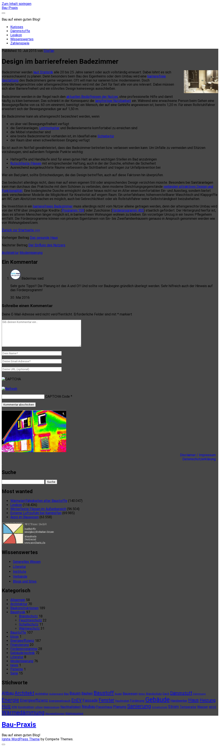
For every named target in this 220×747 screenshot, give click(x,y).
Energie (10, 700)
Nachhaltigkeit (70, 707)
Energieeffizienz (22, 641)
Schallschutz (28, 624)
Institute (19, 572)
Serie (14, 673)
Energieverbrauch (59, 700)
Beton (142, 693)
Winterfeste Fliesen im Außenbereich (38, 509)
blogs (14, 637)
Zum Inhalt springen (16, 4)
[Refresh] (9, 389)
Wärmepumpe (74, 713)
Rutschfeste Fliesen (25, 163)
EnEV (76, 700)
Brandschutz (28, 616)
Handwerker (179, 701)
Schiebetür (106, 136)
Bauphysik (17, 612)
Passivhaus (104, 707)
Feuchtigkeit (122, 700)
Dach (166, 693)
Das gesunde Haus (44, 238)
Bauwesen (130, 693)
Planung (119, 707)
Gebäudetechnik (22, 653)
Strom (173, 706)
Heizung (207, 700)
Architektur (10, 253)
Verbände (20, 576)
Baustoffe (18, 632)
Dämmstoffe (20, 31)
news (14, 665)
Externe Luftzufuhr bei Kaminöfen (35, 513)
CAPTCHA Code (57, 396)
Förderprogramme (23, 649)
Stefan (49, 51)
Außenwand (56, 693)
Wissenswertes (22, 39)
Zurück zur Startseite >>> (21, 230)
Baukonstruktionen (24, 608)
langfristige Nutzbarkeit (113, 101)
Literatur (19, 567)
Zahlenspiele (19, 43)
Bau (66, 693)
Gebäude (157, 699)
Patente (16, 669)
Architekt (24, 693)
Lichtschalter (49, 128)
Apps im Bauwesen (24, 517)
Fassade (90, 700)
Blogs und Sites (25, 581)
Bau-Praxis (10, 8)
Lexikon (16, 35)
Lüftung (39, 707)
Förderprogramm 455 (128, 210)
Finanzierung (19, 645)
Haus (193, 700)
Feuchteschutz (30, 620)
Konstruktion (26, 707)
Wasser (202, 707)
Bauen (75, 693)
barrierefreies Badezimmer (53, 206)
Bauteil (118, 693)
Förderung (137, 701)
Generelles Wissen (27, 562)
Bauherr (87, 693)
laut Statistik (43, 72)
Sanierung (139, 706)
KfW (14, 707)
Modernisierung (31, 253)
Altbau (8, 693)
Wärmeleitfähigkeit (54, 713)
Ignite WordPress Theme (21, 739)
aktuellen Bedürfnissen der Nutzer (92, 97)
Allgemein (17, 600)
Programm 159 (73, 210)
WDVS (212, 707)
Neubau (88, 706)
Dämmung (199, 693)
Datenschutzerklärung (200, 459)
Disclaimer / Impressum (199, 455)
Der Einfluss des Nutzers (46, 245)
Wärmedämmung (23, 712)
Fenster (106, 700)
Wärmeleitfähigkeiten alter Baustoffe (38, 501)
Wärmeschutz (29, 628)
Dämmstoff (181, 693)
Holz (6, 706)
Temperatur (188, 707)
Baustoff (104, 693)
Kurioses (16, 27)
